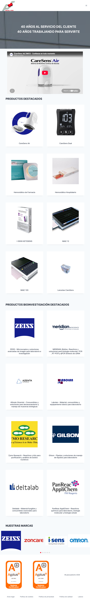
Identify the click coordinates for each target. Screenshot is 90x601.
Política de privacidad (46, 597)
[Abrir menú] (86, 5)
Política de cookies (26, 597)
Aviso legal (11, 597)
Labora (80, 597)
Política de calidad (66, 597)
